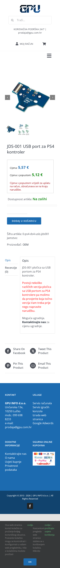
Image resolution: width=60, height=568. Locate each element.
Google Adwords (43, 423)
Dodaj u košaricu (24, 220)
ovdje (30, 524)
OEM (25, 244)
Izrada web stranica (39, 417)
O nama (10, 458)
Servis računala (42, 403)
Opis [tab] (8, 260)
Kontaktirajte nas (15, 454)
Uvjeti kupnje (13, 462)
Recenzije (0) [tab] (11, 270)
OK (30, 561)
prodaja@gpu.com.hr (18, 427)
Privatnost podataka (11, 468)
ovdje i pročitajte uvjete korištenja (49, 529)
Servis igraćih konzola (41, 409)
